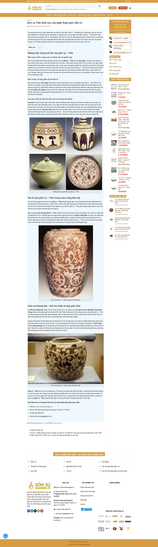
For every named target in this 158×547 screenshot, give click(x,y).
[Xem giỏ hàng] (130, 8)
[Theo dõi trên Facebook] (125, 1)
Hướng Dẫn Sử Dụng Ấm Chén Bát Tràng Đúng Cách (122, 219)
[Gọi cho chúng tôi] (38, 510)
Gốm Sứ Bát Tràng (84, 15)
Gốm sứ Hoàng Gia (61, 9)
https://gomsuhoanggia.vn (44, 406)
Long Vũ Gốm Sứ (45, 26)
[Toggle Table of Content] (38, 47)
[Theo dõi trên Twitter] (128, 1)
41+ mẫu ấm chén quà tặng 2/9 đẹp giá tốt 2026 (122, 201)
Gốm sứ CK (72, 15)
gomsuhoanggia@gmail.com (122, 42)
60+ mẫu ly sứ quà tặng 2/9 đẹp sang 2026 (122, 236)
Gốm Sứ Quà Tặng (99, 15)
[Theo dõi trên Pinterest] (41, 510)
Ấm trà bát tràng (81, 9)
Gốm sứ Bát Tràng (71, 9)
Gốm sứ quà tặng (114, 70)
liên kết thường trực (57, 423)
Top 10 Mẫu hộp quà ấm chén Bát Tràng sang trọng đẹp (122, 210)
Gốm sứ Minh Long (60, 15)
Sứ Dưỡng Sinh (114, 74)
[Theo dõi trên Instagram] (126, 1)
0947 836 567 (120, 27)
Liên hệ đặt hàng (123, 89)
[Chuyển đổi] (130, 60)
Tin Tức (109, 15)
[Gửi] (99, 6)
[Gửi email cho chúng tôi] (130, 1)
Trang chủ (49, 15)
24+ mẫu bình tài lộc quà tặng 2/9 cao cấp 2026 (122, 228)
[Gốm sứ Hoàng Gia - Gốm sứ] (34, 7)
